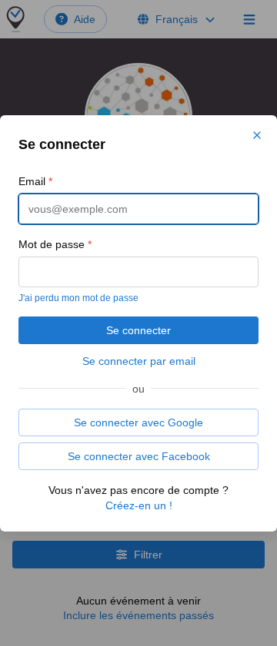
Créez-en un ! (138, 505)
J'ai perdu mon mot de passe (78, 298)
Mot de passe (55, 244)
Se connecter (138, 330)
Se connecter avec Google (138, 422)
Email (35, 181)
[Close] (257, 135)
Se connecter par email (138, 361)
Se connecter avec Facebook (139, 456)
